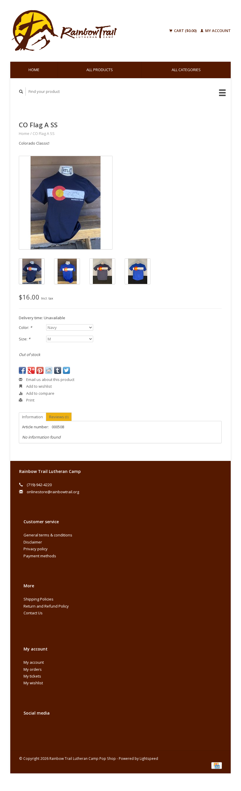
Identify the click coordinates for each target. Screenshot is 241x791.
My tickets (32, 676)
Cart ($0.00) (185, 30)
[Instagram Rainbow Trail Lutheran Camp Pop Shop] (41, 728)
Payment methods (40, 555)
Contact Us (33, 613)
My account (217, 30)
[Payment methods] (216, 765)
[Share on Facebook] (22, 370)
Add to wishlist (38, 386)
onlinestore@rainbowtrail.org (53, 491)
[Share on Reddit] (48, 370)
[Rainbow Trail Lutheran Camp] (80, 31)
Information (32, 416)
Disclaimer (33, 542)
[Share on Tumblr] (57, 370)
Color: (25, 327)
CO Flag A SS (44, 133)
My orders (33, 669)
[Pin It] (39, 370)
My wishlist (33, 682)
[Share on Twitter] (66, 370)
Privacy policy (36, 548)
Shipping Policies (38, 599)
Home (34, 69)
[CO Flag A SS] (65, 202)
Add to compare (39, 393)
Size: (24, 339)
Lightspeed (149, 758)
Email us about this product (49, 379)
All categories (186, 69)
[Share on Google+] (31, 370)
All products (99, 69)
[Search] (21, 91)
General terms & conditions (48, 535)
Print (29, 400)
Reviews (58, 416)
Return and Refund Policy (46, 606)
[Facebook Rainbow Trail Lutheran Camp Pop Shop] (29, 728)
